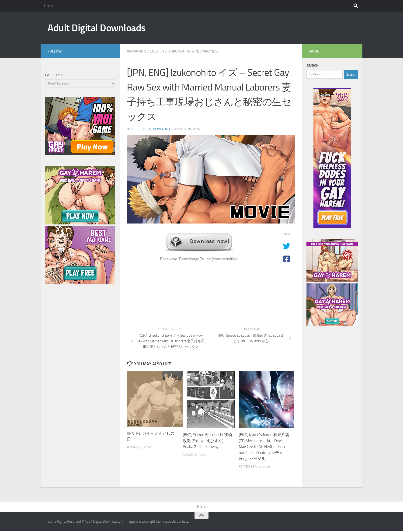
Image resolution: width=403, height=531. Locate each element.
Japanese (211, 51)
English (157, 51)
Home (48, 5)
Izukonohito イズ (183, 51)
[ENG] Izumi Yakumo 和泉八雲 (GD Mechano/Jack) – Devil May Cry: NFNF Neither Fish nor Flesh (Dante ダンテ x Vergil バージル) (264, 446)
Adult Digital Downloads (97, 28)
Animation (136, 51)
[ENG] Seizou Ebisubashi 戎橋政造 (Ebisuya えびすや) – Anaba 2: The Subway (207, 440)
